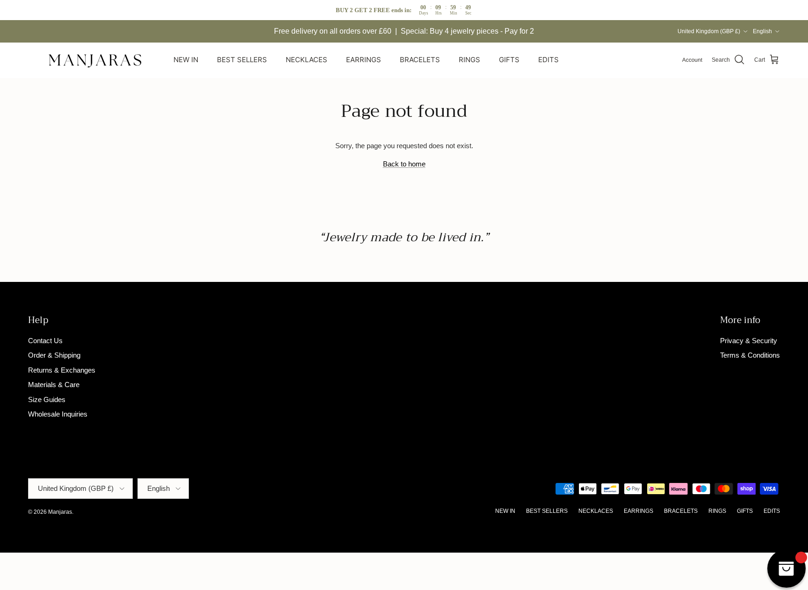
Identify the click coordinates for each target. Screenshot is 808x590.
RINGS (469, 59)
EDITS (548, 59)
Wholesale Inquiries (57, 414)
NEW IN (185, 59)
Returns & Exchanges (61, 370)
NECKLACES (306, 59)
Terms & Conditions (750, 355)
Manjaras (60, 512)
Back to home (404, 164)
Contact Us (45, 341)
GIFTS (509, 59)
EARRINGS (363, 59)
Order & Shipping (54, 355)
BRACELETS (420, 59)
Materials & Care (53, 385)
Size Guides (46, 399)
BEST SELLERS (242, 59)
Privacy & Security (748, 341)
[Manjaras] (95, 60)
